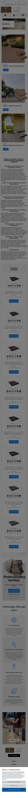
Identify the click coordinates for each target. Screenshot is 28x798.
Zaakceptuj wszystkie (14, 789)
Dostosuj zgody (14, 785)
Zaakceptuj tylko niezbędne (14, 782)
